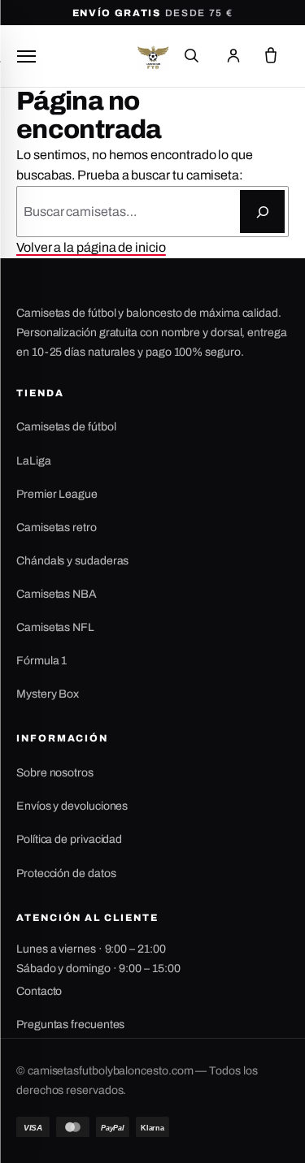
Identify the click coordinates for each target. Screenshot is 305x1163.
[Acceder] (233, 56)
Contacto (39, 991)
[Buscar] (191, 56)
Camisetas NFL (55, 627)
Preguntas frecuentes (70, 1024)
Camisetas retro (56, 527)
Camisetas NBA (56, 594)
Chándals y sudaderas (72, 561)
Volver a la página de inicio (91, 247)
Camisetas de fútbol (65, 427)
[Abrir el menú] (26, 56)
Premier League (57, 494)
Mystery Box (47, 694)
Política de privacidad (69, 839)
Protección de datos (65, 873)
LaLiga (33, 461)
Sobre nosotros (55, 773)
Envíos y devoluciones (72, 806)
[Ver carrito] (271, 56)
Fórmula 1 (41, 661)
